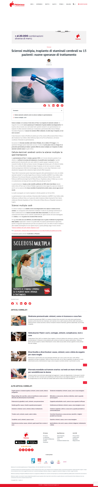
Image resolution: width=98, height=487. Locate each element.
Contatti (45, 440)
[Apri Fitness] (63, 4)
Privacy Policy (76, 435)
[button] (44, 105)
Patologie (49, 47)
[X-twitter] (29, 450)
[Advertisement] (49, 18)
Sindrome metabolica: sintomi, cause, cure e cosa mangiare (67, 390)
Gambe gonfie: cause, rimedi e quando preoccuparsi (27, 405)
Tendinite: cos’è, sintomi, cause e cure (23, 419)
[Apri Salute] (56, 4)
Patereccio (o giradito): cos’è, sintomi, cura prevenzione (28, 401)
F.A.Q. (58, 439)
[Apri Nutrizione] (42, 4)
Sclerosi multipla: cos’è (20, 117)
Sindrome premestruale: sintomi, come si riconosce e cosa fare (55, 316)
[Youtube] (26, 450)
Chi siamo (45, 435)
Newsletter (75, 439)
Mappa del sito (76, 440)
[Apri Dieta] (33, 4)
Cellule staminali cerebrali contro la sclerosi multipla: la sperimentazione (33, 115)
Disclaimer (45, 442)
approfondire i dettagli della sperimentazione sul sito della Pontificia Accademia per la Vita (37, 230)
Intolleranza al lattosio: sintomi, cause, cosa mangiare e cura (67, 405)
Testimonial (60, 437)
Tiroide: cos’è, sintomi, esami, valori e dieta (24, 414)
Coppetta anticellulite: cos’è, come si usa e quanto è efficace (67, 401)
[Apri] (75, 4)
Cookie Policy (76, 437)
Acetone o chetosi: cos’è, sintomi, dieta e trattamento (27, 408)
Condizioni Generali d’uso (63, 440)
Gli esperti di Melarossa (48, 439)
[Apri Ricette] (49, 4)
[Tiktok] (32, 450)
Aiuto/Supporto (60, 435)
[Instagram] (23, 450)
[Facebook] (20, 450)
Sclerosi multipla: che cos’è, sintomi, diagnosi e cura (25, 227)
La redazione (46, 437)
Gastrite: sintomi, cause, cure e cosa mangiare (63, 419)
